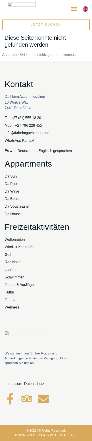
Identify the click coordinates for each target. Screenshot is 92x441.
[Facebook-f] (10, 398)
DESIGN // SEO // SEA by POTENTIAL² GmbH (46, 435)
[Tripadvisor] (26, 398)
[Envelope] (43, 398)
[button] (74, 9)
